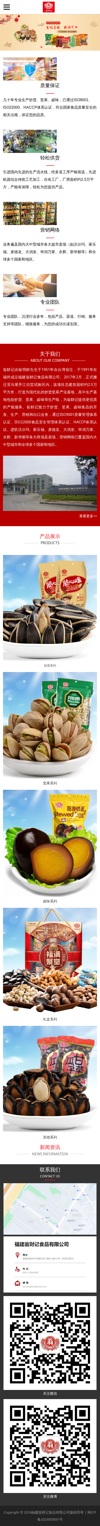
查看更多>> (88, 516)
